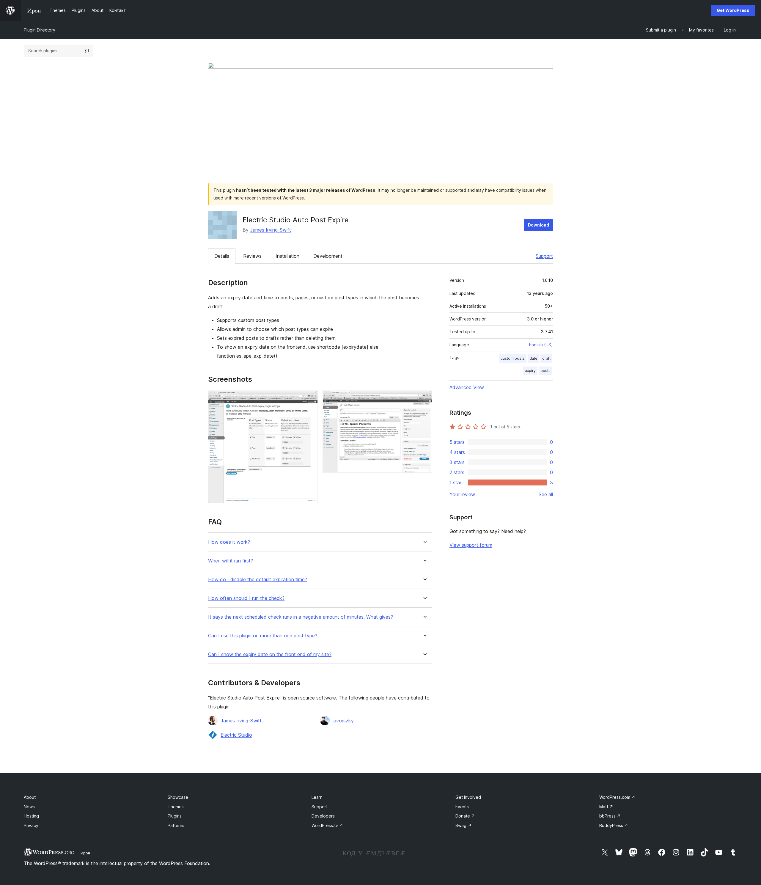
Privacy (31, 825)
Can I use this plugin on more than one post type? (262, 636)
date (533, 358)
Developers (323, 815)
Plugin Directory (39, 29)
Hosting (31, 815)
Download (538, 224)
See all (546, 494)
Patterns (176, 825)
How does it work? (229, 542)
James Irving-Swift (270, 230)
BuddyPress (613, 825)
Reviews (252, 256)
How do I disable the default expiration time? (257, 579)
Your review (462, 494)
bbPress (610, 815)
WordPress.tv (327, 825)
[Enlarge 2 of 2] (424, 398)
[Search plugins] (87, 51)
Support (544, 256)
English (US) (541, 344)
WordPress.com (617, 797)
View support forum (470, 545)
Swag (463, 825)
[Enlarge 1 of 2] (310, 398)
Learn (317, 797)
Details (221, 256)
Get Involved (468, 797)
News (29, 806)
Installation (287, 256)
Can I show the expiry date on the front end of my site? (269, 654)
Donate (465, 815)
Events (462, 806)
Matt (606, 806)
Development (327, 256)
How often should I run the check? (246, 598)
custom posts (513, 358)
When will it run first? (230, 561)
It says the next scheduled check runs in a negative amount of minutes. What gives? (300, 617)
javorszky (343, 721)
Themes (176, 806)
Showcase (178, 797)
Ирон (85, 853)
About (30, 797)
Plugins (175, 815)
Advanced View (466, 387)
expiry (530, 370)
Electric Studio (236, 735)
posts (545, 370)
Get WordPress (733, 10)
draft (546, 358)
